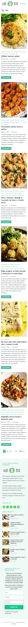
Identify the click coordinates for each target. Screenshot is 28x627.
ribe (11, 52)
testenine (20, 412)
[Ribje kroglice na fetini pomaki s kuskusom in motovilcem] (14, 227)
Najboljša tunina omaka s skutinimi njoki (11, 417)
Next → (21, 451)
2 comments (13, 59)
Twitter (16, 495)
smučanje (22, 52)
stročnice (14, 412)
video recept (15, 122)
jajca (8, 52)
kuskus (13, 266)
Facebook (19, 493)
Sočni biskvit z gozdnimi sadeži (17, 515)
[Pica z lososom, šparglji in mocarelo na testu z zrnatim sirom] (14, 154)
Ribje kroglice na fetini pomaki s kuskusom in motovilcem (13, 272)
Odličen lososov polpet (10, 56)
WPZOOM (14, 624)
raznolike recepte (12, 486)
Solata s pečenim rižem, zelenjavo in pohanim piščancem (17, 541)
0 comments (14, 132)
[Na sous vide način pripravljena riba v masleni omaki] (14, 302)
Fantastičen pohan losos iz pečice (12, 127)
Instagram (10, 495)
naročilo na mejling (15, 490)
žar (17, 54)
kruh (2, 193)
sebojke (16, 52)
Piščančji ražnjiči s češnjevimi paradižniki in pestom (17, 524)
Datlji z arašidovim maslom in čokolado (17, 558)
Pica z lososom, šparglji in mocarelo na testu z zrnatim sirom (12, 200)
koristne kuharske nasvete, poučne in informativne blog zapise (13, 488)
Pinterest (4, 495)
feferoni (3, 52)
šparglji (19, 193)
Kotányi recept (19, 120)
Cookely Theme (20, 622)
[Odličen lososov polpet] (14, 15)
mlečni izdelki (9, 193)
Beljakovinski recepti (7, 120)
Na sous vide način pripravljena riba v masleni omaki (14, 342)
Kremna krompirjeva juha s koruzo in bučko (17, 533)
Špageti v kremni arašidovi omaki (17, 550)
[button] (23, 3)
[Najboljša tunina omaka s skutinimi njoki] (14, 373)
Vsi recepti (4, 54)
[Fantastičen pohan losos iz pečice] (14, 83)
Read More (6, 77)
